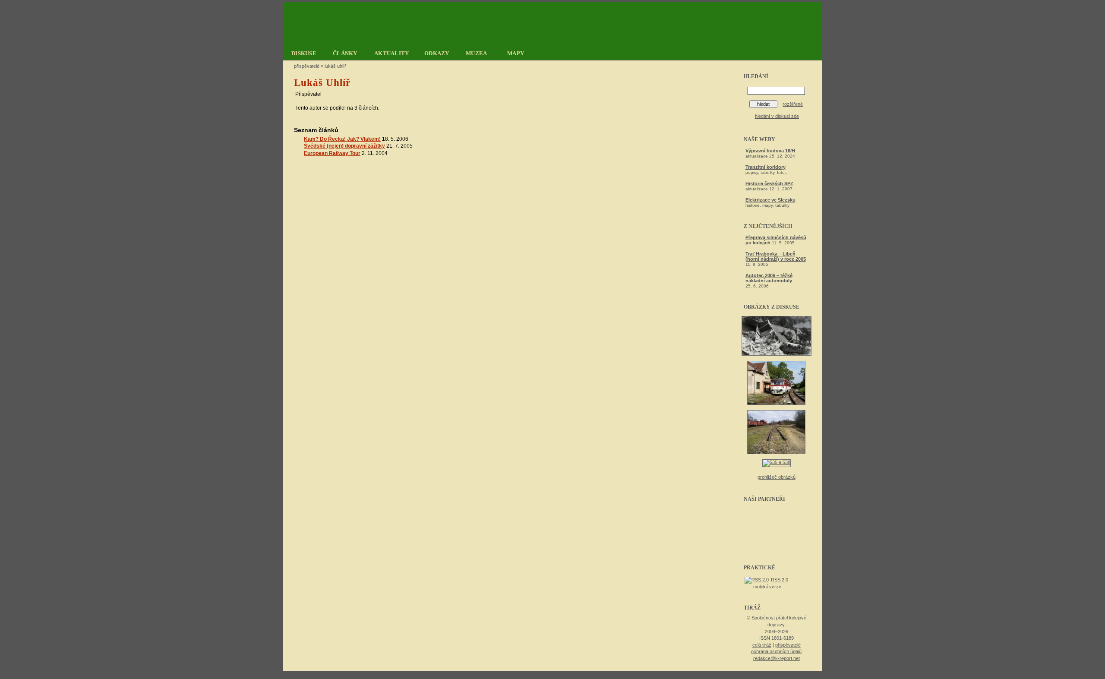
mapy (515, 53)
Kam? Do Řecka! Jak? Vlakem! (342, 139)
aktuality (391, 53)
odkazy (436, 53)
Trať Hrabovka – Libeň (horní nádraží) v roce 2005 (775, 256)
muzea (476, 53)
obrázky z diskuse (771, 307)
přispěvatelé (788, 644)
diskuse (303, 53)
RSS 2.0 (779, 579)
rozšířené (793, 104)
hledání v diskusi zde (777, 116)
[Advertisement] (962, 66)
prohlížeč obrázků (777, 477)
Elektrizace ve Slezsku (770, 199)
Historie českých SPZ (769, 183)
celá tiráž (761, 644)
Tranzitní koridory (765, 167)
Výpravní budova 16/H (770, 150)
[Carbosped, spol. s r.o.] (776, 520)
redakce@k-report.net (776, 658)
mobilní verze (767, 586)
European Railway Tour (332, 153)
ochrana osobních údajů (776, 651)
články (345, 53)
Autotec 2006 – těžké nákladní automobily (768, 278)
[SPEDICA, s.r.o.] (776, 546)
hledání (756, 76)
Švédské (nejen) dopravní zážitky (344, 146)
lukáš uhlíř (335, 66)
